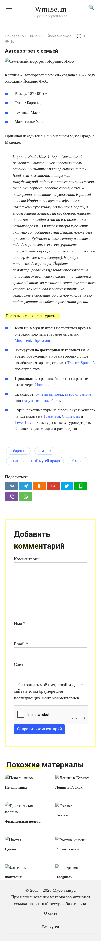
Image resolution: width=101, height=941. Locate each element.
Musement (23, 340)
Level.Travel (24, 422)
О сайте (50, 913)
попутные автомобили (41, 400)
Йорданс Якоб (60, 36)
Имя (19, 623)
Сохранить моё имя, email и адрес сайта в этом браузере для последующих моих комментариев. (48, 691)
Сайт (18, 664)
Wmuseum (50, 9)
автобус (71, 394)
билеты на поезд (49, 394)
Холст (79, 461)
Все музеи (50, 927)
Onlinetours (71, 416)
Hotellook (42, 385)
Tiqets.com (41, 340)
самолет (86, 394)
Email (21, 643)
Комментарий (27, 558)
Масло (46, 451)
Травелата (51, 416)
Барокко (19, 451)
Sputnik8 (88, 363)
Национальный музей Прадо (36, 461)
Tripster (73, 363)
